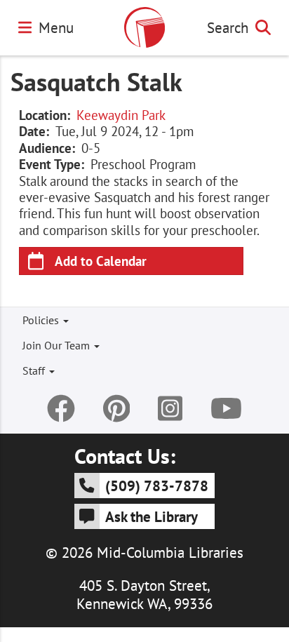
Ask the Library (151, 516)
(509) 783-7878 (156, 485)
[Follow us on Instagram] (170, 408)
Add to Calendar (101, 260)
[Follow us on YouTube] (226, 408)
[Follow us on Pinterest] (117, 408)
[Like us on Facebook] (61, 408)
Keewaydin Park (121, 115)
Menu (56, 27)
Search (227, 27)
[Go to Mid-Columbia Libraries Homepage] (144, 27)
